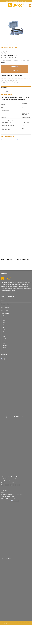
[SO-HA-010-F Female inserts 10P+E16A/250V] (8, 198)
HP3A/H (4, 348)
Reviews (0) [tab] (4, 91)
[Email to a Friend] (11, 81)
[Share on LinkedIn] (16, 81)
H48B (4, 341)
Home (2, 45)
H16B (4, 322)
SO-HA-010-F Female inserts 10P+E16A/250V (6, 260)
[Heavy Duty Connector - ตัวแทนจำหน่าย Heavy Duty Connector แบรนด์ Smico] (16, 5)
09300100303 (7, 78)
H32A (4, 332)
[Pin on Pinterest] (14, 81)
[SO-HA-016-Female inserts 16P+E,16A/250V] (24, 198)
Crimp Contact (5, 307)
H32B (4, 334)
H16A (4, 320)
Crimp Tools (4, 310)
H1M (4, 325)
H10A (4, 316)
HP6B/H (4, 350)
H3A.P (4, 338)
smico (19, 78)
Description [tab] (4, 87)
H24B (4, 327)
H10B (16, 45)
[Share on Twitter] (8, 81)
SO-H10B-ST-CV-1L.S (10, 56)
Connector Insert (5, 304)
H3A (4, 336)
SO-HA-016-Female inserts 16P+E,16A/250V (23, 260)
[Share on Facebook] (5, 81)
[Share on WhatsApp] (2, 81)
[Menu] (2, 5)
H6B (4, 343)
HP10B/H (5, 345)
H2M (4, 329)
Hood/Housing (10, 45)
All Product (9, 75)
